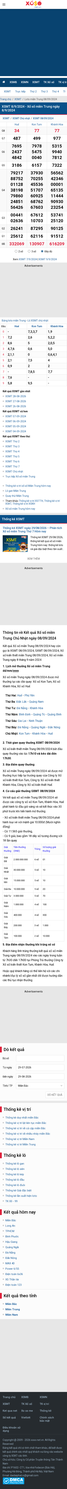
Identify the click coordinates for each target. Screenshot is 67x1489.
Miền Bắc (10, 1220)
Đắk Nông (54, 727)
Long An (10, 1225)
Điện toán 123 (13, 1284)
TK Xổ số (48, 82)
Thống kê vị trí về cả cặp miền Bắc (25, 1128)
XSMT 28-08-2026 (15, 396)
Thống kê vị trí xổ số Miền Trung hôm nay (28, 485)
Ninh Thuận (36, 721)
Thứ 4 (55, 91)
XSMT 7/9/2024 (28, 259)
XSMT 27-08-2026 (15, 401)
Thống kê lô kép (14, 1174)
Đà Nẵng (22, 708)
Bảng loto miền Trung (14, 320)
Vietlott (25, 1417)
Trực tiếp (20, 91)
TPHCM (9, 1231)
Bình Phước (12, 1236)
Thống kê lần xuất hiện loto (21, 1195)
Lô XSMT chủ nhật (38, 320)
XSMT (35, 82)
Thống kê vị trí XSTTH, (31, 500)
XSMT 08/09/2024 (43, 118)
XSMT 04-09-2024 (15, 431)
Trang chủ (5, 99)
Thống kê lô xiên (14, 1169)
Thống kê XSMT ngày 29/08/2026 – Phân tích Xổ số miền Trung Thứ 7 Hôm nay (32, 529)
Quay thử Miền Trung (17, 495)
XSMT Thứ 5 (12, 456)
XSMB (13, 82)
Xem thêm (33, 558)
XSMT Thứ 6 (12, 461)
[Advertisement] (33, 42)
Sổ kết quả (9, 1417)
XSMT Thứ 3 (12, 446)
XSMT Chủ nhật (21, 118)
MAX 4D (10, 1263)
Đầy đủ (48, 251)
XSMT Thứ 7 (12, 466)
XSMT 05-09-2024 (15, 426)
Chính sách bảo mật (47, 1419)
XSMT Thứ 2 (12, 441)
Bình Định (25, 714)
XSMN (24, 82)
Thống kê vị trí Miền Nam (19, 1139)
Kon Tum (37, 124)
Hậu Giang (11, 1241)
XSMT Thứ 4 (12, 451)
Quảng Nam (36, 701)
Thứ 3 (44, 91)
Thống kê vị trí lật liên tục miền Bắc (25, 1123)
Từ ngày (7, 1067)
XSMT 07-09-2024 (15, 416)
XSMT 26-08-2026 (15, 406)
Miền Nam (11, 1314)
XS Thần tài (12, 1279)
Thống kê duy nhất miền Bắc (22, 1117)
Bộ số (6, 1058)
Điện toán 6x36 (14, 1274)
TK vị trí (44, 1404)
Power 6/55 (12, 1268)
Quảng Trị (39, 714)
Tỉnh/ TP (8, 1085)
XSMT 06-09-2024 (15, 421)
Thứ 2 (33, 91)
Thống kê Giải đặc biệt (18, 1190)
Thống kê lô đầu (14, 1179)
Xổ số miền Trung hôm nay (20, 508)
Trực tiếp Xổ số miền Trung (20, 476)
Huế (17, 124)
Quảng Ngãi (38, 727)
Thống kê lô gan (14, 1163)
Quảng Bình (54, 714)
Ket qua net (10, 1410)
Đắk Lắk (21, 701)
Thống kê (45, 1410)
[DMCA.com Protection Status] (13, 1483)
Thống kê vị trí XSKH (24, 503)
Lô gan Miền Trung (15, 490)
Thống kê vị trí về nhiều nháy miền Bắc (27, 1133)
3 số (33, 251)
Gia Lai (22, 721)
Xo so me (27, 1410)
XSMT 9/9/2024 (48, 259)
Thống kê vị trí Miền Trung (20, 1144)
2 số (20, 251)
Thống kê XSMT (13, 519)
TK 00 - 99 (11, 1201)
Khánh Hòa (57, 124)
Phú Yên (29, 695)
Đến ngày (8, 1076)
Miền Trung (12, 1309)
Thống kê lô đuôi (15, 1185)
